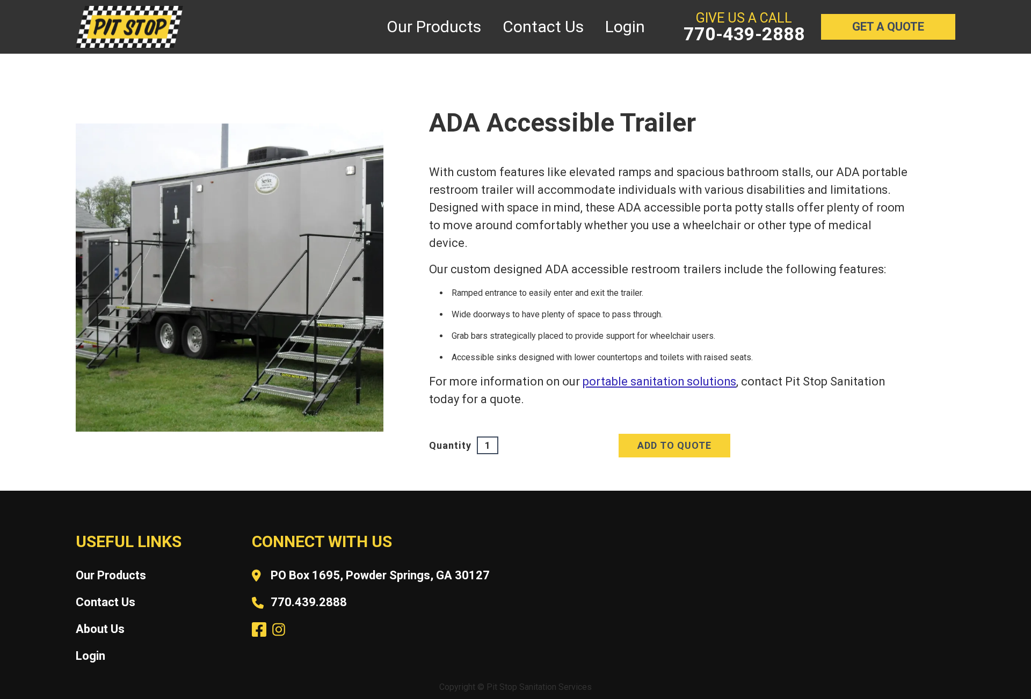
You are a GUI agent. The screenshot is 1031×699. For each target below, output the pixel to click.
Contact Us (105, 602)
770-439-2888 (744, 34)
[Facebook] (258, 628)
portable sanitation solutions (659, 381)
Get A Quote (888, 26)
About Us (100, 629)
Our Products (111, 575)
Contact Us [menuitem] (543, 26)
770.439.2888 (309, 602)
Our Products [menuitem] (434, 26)
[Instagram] (277, 628)
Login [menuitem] (625, 26)
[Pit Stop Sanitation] (129, 27)
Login (90, 655)
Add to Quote (674, 445)
